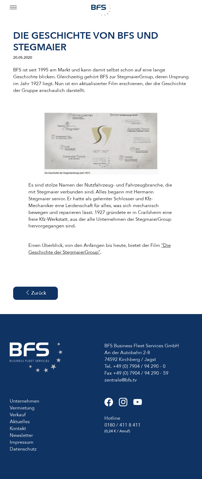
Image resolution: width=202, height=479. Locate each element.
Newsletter (21, 435)
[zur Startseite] (101, 10)
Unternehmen (24, 401)
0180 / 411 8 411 (122, 425)
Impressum (21, 442)
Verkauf (18, 415)
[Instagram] (126, 404)
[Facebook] (111, 404)
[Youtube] (140, 404)
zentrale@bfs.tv (120, 380)
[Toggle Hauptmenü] (13, 7)
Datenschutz (23, 449)
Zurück (38, 293)
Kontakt (18, 428)
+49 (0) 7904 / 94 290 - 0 (139, 366)
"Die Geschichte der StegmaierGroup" (99, 249)
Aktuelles (20, 421)
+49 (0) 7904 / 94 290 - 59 (140, 373)
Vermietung (22, 408)
